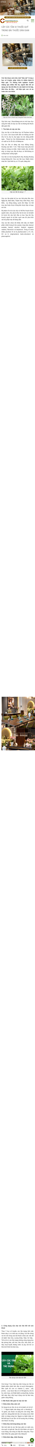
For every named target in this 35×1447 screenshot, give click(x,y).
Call (5, 1445)
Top (32, 1445)
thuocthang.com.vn (18, 121)
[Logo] (9, 21)
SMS (14, 1445)
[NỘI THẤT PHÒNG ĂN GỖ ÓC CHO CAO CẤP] (17, 7)
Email (23, 1445)
